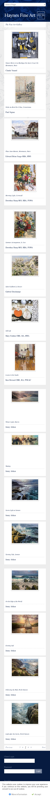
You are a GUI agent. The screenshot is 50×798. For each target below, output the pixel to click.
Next (43, 747)
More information (19, 794)
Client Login (9, 756)
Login (38, 771)
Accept (37, 794)
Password (8, 767)
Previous (9, 747)
